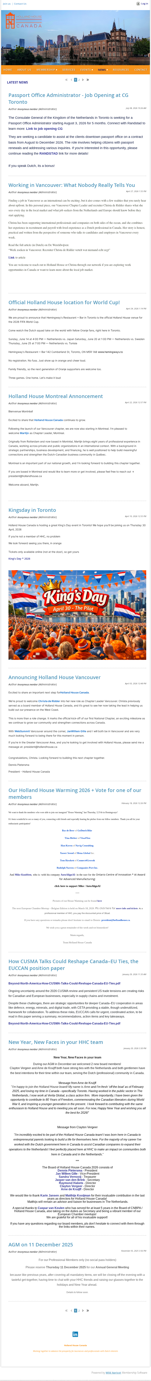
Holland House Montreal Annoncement (55, 396)
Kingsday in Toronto (32, 510)
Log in (144, 3)
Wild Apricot (113, 1372)
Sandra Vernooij (70, 1176)
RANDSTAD (48, 153)
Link (11, 257)
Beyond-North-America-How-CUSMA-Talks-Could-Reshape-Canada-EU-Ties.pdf (64, 983)
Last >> (89, 79)
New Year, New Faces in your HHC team (55, 1042)
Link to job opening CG (44, 129)
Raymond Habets (71, 1183)
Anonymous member (27, 109)
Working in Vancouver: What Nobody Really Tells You (71, 185)
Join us (6, 3)
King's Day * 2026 (19, 558)
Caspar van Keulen (50, 1208)
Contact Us (20, 3)
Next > (83, 79)
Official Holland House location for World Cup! (64, 302)
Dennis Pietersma (70, 1170)
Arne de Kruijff (71, 1189)
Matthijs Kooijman (77, 1195)
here (99, 900)
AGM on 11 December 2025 (40, 1244)
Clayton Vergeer (71, 1186)
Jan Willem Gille (67, 1173)
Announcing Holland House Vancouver (54, 677)
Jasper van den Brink (70, 1179)
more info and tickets (126, 908)
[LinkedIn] (75, 1334)
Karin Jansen (49, 1195)
